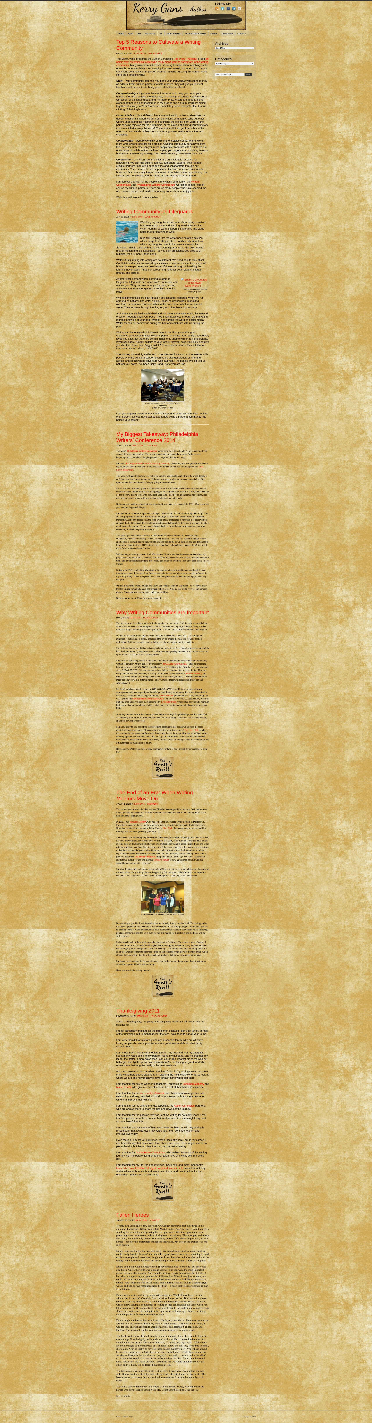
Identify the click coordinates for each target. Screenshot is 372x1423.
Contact (241, 34)
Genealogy (227, 34)
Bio (139, 34)
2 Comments (151, 446)
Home (121, 34)
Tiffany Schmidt (161, 860)
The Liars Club (191, 730)
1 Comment (154, 1220)
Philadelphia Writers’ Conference (156, 184)
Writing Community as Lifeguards (154, 211)
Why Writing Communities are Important (162, 612)
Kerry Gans (139, 53)
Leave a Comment (155, 53)
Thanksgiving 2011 (138, 1011)
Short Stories (174, 34)
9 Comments (153, 804)
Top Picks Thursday (185, 58)
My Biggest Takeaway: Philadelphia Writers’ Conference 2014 (157, 437)
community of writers (152, 1093)
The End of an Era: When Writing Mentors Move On (154, 795)
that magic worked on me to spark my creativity (147, 463)
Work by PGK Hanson (195, 34)
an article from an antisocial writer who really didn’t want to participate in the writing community (162, 62)
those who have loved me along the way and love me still (149, 1168)
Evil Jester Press (168, 702)
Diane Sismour (166, 695)
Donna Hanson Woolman (150, 1152)
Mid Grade (150, 34)
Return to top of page (124, 1417)
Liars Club (167, 828)
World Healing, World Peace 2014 (148, 698)
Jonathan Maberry (194, 673)
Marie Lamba (124, 1087)
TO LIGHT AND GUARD (175, 664)
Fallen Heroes (132, 1215)
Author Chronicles (184, 1105)
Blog (130, 34)
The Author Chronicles (144, 856)
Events (213, 34)
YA (161, 34)
